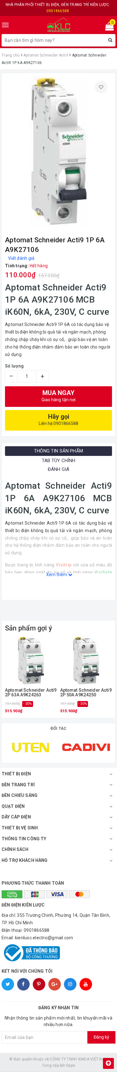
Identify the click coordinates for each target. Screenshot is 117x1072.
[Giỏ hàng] (107, 27)
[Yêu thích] (101, 87)
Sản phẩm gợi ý (28, 628)
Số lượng (14, 365)
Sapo (70, 1065)
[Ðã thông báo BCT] (58, 953)
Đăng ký (101, 1037)
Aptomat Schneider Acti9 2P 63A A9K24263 (30, 692)
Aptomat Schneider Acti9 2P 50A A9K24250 (86, 692)
